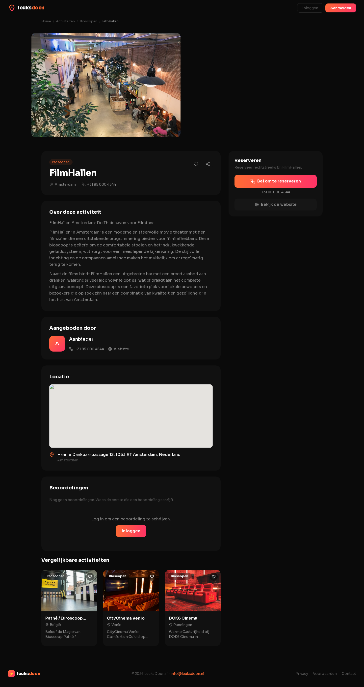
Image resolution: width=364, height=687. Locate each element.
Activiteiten (65, 21)
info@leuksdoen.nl (187, 673)
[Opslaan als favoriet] (196, 164)
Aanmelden (340, 8)
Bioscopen (88, 21)
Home (46, 21)
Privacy (301, 673)
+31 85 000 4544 (101, 184)
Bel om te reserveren (279, 181)
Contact (349, 673)
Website (121, 349)
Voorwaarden (325, 673)
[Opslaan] (90, 577)
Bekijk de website (279, 204)
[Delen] (208, 164)
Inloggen (310, 8)
